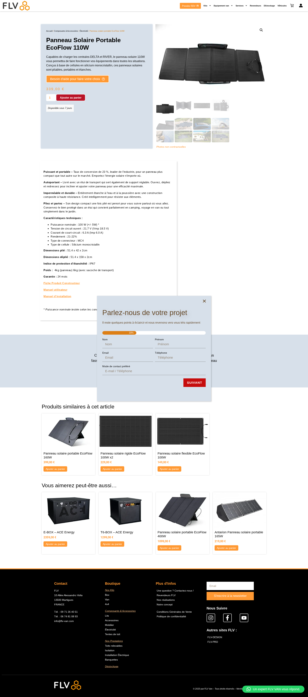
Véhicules (282, 6)
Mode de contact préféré (116, 366)
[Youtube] (244, 618)
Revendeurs (255, 6)
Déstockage (269, 6)
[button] (261, 30)
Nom (105, 339)
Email (105, 353)
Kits (205, 6)
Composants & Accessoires (66, 31)
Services (239, 6)
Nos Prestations (114, 641)
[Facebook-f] (227, 618)
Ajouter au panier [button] (55, 469)
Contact (60, 583)
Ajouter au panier (70, 97)
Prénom (159, 339)
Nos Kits (109, 590)
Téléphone (161, 353)
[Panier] (292, 5)
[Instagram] (211, 618)
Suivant (194, 382)
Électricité (84, 31)
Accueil (49, 31)
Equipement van (221, 6)
